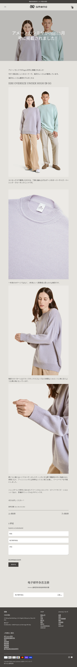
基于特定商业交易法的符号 (11, 649)
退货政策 (6, 641)
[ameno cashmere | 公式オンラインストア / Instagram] (69, 657)
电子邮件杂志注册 (38, 582)
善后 (59, 620)
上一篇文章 (11, 513)
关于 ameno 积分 (8, 636)
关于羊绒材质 (62, 618)
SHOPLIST (43, 627)
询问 (5, 640)
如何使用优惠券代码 (9, 638)
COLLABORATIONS (45, 626)
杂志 (59, 624)
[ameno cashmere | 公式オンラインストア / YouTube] (71, 657)
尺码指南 (60, 622)
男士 (42, 617)
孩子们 (42, 624)
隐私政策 (6, 643)
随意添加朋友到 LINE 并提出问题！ (38, 1)
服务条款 (6, 645)
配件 (42, 622)
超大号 (42, 620)
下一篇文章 (65, 513)
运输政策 (6, 647)
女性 (42, 618)
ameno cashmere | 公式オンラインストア (22, 661)
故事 (59, 615)
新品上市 (43, 615)
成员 (59, 617)
